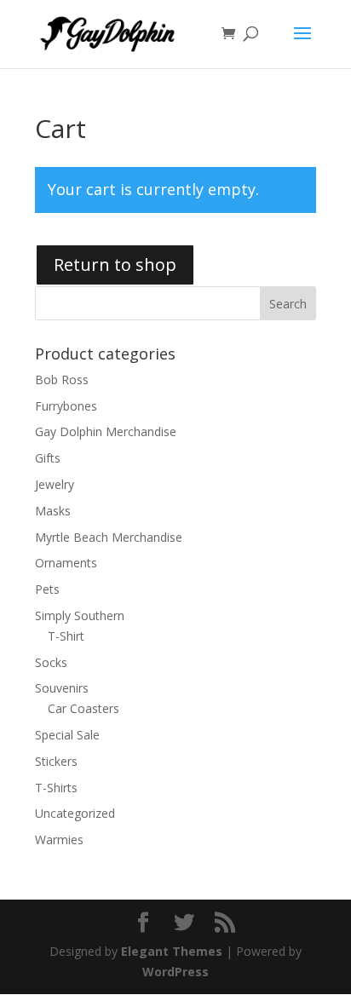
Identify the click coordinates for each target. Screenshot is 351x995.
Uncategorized (75, 813)
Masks (53, 511)
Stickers (56, 761)
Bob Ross (62, 379)
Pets (47, 589)
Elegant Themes (171, 951)
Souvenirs (62, 688)
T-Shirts (56, 787)
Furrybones (66, 406)
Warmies (59, 839)
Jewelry (54, 484)
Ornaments (66, 563)
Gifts (47, 458)
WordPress (175, 971)
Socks (51, 662)
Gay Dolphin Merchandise (105, 431)
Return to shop (115, 264)
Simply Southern (79, 615)
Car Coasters (83, 708)
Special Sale (67, 735)
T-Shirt (66, 636)
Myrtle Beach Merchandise (108, 537)
